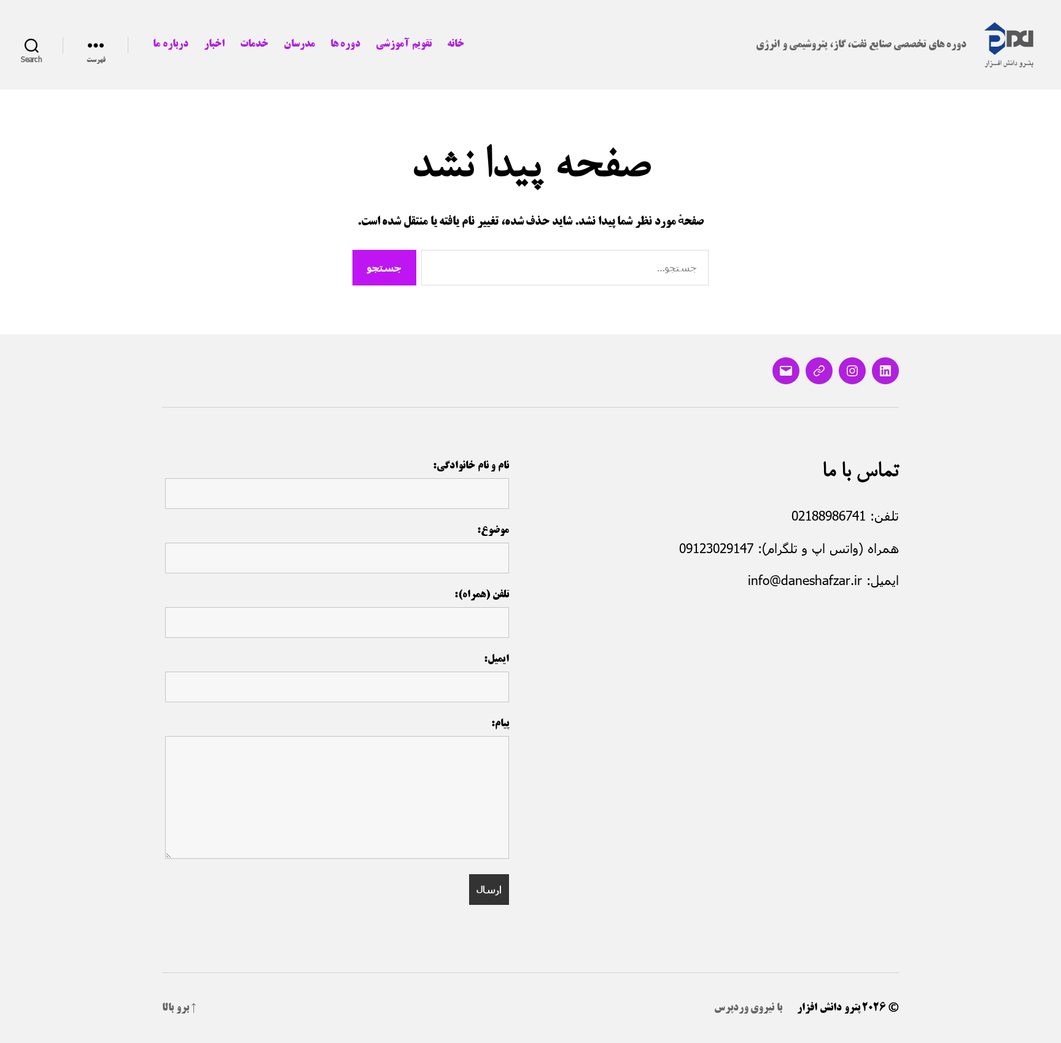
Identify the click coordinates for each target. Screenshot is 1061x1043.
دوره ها (345, 44)
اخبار (214, 44)
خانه (455, 44)
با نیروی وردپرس (748, 1008)
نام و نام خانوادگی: (471, 465)
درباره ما (170, 44)
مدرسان (299, 44)
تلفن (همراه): (481, 594)
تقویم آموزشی (404, 44)
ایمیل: (496, 659)
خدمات (254, 44)
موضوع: (493, 530)
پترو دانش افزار (828, 1008)
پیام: (500, 723)
